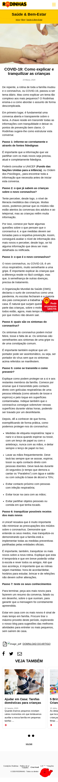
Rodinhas (14, 4)
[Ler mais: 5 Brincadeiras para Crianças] (51, 725)
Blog (23, 20)
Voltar (29, 744)
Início (18, 20)
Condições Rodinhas (10, 766)
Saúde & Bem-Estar (34, 20)
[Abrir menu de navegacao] (54, 4)
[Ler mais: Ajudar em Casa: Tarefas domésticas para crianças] (6, 725)
